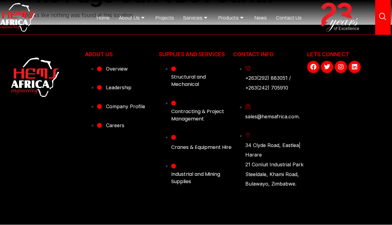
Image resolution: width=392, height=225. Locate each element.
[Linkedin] (355, 67)
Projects (164, 17)
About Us (129, 17)
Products (228, 17)
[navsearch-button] (383, 17)
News (260, 17)
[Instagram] (341, 67)
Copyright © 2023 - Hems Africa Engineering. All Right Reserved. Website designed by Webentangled (196, 209)
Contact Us (289, 17)
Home (103, 17)
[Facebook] (313, 67)
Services (192, 17)
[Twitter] (327, 67)
